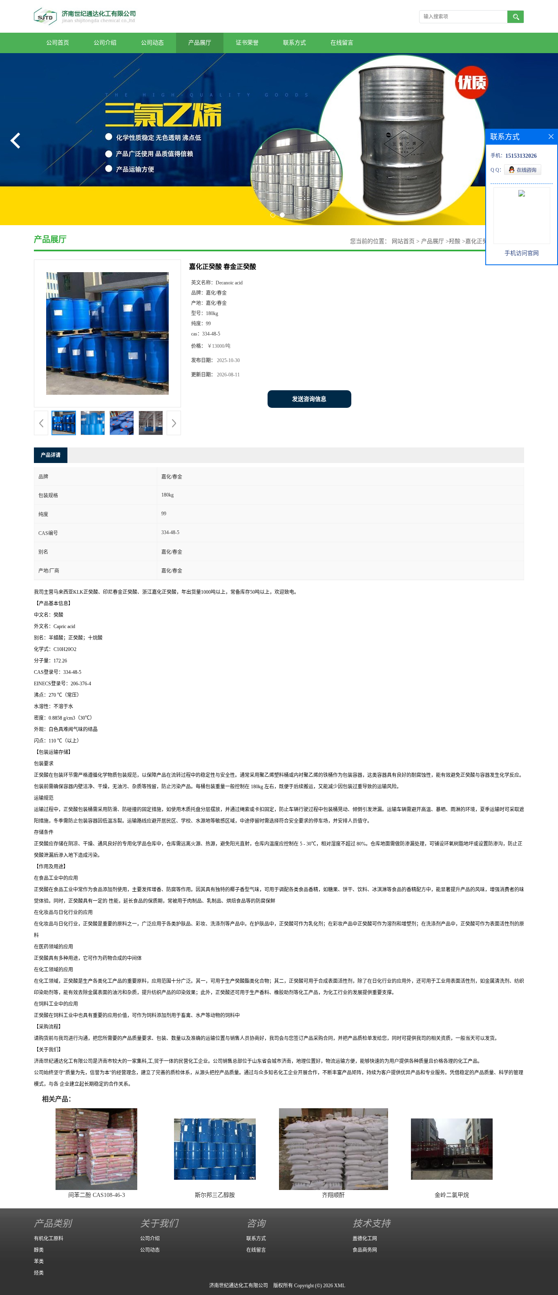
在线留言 (341, 43)
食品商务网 (365, 1250)
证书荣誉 (247, 43)
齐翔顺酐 (333, 1195)
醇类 (39, 1250)
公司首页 (57, 43)
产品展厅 (199, 43)
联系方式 (294, 43)
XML (339, 1285)
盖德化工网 (365, 1238)
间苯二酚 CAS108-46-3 (96, 1195)
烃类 (39, 1273)
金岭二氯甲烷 (452, 1195)
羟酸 (454, 241)
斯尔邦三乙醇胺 (215, 1195)
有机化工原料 (48, 1238)
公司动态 (152, 43)
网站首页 (403, 241)
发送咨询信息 (309, 399)
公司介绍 (105, 43)
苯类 (39, 1261)
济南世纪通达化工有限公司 (238, 1285)
